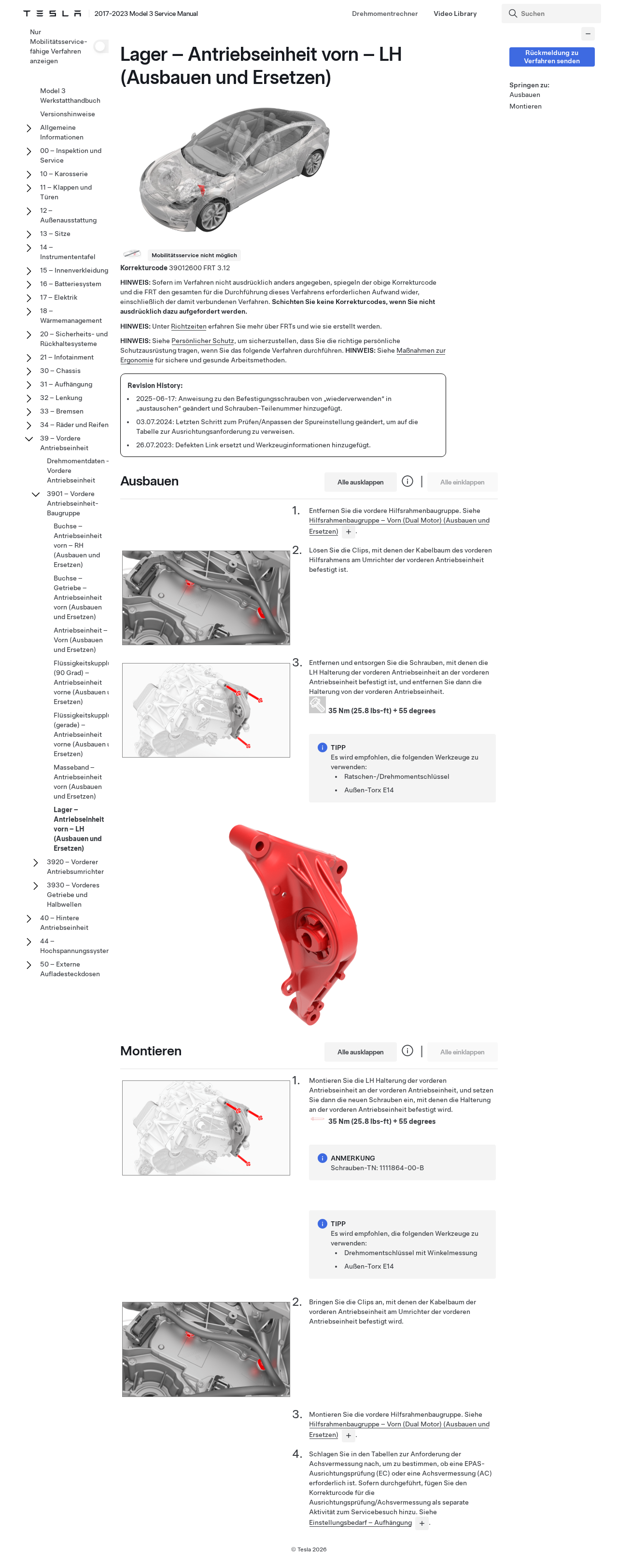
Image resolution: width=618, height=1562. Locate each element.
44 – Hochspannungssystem (76, 945)
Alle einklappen (462, 482)
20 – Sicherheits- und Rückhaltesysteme (74, 338)
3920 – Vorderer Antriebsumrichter (75, 866)
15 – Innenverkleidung (74, 270)
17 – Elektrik (58, 297)
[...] (348, 532)
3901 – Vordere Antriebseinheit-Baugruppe (72, 503)
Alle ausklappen (360, 482)
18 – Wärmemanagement (71, 315)
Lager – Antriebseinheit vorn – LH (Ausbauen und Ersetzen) (79, 829)
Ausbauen (524, 94)
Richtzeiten (189, 326)
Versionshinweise (67, 114)
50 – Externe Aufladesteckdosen (70, 969)
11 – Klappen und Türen (66, 192)
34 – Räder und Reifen (74, 425)
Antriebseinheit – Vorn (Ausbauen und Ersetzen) (81, 639)
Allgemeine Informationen (62, 132)
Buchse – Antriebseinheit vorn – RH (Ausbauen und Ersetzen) (78, 545)
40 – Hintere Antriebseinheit (64, 922)
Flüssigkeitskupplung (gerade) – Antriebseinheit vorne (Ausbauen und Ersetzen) (86, 734)
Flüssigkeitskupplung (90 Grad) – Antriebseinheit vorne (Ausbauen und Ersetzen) (86, 682)
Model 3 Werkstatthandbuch (70, 95)
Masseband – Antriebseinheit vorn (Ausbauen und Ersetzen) (78, 781)
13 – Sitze (55, 233)
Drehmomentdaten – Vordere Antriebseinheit (79, 470)
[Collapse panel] (588, 34)
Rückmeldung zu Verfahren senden (552, 57)
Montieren (525, 106)
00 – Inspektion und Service (70, 155)
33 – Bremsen (62, 411)
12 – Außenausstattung (68, 215)
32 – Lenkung (61, 397)
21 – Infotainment (67, 357)
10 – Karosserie (64, 174)
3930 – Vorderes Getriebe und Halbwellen (73, 894)
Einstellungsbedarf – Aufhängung (360, 1522)
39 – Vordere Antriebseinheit (64, 443)
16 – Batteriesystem (70, 284)
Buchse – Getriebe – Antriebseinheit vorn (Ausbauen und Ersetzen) (78, 597)
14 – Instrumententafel (68, 252)
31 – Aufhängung (66, 384)
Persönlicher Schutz (202, 341)
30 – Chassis (60, 370)
